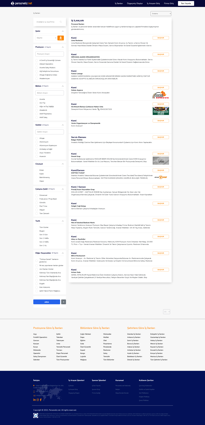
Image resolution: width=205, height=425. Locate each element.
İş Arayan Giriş (153, 3)
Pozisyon (43, 47)
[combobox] (46, 38)
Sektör (42, 125)
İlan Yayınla (186, 3)
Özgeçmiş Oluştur (135, 3)
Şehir (37, 31)
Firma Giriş (169, 3)
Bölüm (41, 86)
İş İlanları (119, 3)
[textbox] (46, 38)
